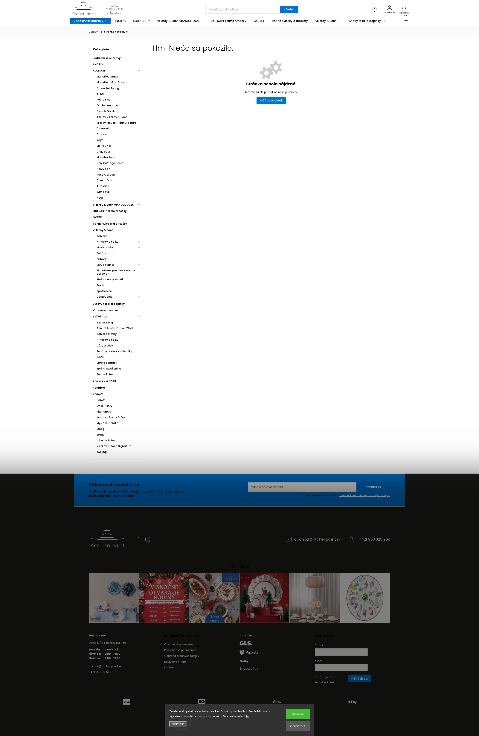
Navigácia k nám (175, 662)
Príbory (102, 259)
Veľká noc (100, 316)
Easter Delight (106, 322)
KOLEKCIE (99, 70)
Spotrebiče (104, 291)
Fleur (100, 198)
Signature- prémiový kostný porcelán (116, 272)
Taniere (102, 236)
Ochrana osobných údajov (181, 656)
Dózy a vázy (105, 345)
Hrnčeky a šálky (107, 242)
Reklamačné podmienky (180, 650)
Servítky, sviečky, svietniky (114, 351)
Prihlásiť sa (373, 487)
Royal (100, 140)
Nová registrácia (325, 677)
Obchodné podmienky (179, 644)
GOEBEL (98, 217)
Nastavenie (178, 724)
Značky (98, 394)
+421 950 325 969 (374, 539)
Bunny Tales (105, 374)
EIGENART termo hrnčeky (109, 211)
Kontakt (169, 667)
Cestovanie (104, 297)
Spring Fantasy (107, 363)
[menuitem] (90, 21)
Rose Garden (106, 175)
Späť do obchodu (271, 100)
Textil (100, 285)
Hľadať (289, 9)
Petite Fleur (104, 99)
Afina (100, 94)
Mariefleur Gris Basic (111, 82)
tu (247, 716)
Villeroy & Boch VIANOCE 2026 (113, 205)
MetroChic (104, 146)
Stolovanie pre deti (110, 279)
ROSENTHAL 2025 (104, 381)
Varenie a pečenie (105, 310)
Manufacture (106, 157)
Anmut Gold (105, 180)
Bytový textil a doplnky (109, 304)
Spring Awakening (109, 368)
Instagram (148, 539)
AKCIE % (98, 64)
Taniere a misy (107, 334)
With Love (103, 192)
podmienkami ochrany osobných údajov (364, 495)
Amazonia (103, 128)
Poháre (101, 253)
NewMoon (103, 169)
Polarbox (99, 388)
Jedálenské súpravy (106, 58)
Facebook (138, 539)
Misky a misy (105, 247)
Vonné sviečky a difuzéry (110, 224)
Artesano (103, 134)
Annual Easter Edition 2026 (115, 328)
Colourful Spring (108, 88)
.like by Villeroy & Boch (112, 117)
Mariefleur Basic (108, 76)
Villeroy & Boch (103, 230)
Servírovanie (105, 265)
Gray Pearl (104, 151)
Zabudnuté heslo (325, 682)
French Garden (107, 111)
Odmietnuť (298, 726)
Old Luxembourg (108, 105)
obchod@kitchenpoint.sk (317, 539)
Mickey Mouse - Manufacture (117, 123)
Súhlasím (298, 714)
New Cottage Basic (110, 163)
